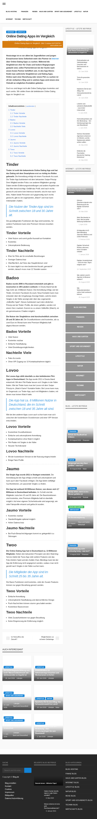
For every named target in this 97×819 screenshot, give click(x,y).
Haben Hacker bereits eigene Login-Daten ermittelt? (51, 793)
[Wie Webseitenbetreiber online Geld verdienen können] (71, 290)
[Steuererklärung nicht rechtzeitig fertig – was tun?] (80, 542)
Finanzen (24, 11)
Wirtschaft (27, 19)
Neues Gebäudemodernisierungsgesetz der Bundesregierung (80, 515)
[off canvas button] (4, 4)
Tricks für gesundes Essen (14, 699)
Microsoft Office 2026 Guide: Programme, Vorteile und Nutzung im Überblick (79, 190)
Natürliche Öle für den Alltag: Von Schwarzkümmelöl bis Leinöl (48, 703)
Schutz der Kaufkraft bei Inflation (77, 436)
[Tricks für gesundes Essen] (71, 80)
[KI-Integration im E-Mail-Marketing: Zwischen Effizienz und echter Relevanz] (71, 233)
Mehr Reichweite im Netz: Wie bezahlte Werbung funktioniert (84, 219)
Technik (18, 19)
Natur (85, 11)
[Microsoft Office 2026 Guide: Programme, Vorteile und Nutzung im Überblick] (80, 186)
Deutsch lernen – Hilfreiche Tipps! (46, 783)
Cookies (8, 789)
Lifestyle (77, 11)
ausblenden (30, 106)
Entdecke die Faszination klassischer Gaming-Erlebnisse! (83, 154)
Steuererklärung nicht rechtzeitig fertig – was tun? (79, 550)
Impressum (9, 792)
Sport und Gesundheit (63, 11)
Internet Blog (72, 783)
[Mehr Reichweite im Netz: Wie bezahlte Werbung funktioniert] (71, 220)
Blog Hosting (11, 11)
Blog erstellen (10, 783)
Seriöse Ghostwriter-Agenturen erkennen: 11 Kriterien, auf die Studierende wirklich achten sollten (84, 138)
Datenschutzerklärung (14, 798)
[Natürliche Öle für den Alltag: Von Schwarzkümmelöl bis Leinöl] (71, 91)
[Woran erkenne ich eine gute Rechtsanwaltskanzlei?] (38, 806)
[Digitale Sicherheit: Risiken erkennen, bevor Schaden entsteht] (71, 248)
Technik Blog (72, 805)
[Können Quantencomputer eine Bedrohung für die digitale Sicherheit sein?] (71, 203)
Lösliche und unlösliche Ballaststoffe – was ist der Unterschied (14, 726)
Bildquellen (9, 795)
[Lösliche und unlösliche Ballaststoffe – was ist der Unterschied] (71, 106)
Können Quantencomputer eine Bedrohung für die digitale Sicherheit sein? (84, 205)
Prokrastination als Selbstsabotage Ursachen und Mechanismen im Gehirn (47, 673)
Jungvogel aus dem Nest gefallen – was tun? (78, 464)
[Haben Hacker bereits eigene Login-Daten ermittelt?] (38, 793)
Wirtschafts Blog (74, 809)
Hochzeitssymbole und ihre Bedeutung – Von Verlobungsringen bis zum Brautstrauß (46, 730)
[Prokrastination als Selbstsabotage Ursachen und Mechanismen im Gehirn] (71, 63)
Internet (9, 19)
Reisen (34, 11)
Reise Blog (71, 796)
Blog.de (16, 777)
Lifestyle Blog (72, 787)
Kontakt (8, 786)
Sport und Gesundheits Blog (79, 800)
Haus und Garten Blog (76, 778)
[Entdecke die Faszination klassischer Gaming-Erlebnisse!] (71, 153)
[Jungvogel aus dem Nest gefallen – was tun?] (80, 457)
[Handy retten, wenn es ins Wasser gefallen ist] (80, 485)
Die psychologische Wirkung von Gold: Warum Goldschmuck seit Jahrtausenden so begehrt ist (17, 673)
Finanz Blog (71, 774)
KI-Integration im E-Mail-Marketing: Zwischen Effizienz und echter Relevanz (84, 233)
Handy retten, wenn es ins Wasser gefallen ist (78, 493)
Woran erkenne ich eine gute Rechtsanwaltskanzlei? (52, 806)
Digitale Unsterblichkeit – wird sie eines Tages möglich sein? (84, 262)
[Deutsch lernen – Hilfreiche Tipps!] (48, 777)
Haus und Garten (46, 11)
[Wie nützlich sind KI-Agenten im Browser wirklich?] (71, 277)
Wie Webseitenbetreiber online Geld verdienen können (84, 291)
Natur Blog (71, 791)
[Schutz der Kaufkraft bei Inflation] (80, 428)
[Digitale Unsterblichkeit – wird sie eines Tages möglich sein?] (71, 263)
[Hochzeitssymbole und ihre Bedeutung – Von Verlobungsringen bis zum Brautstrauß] (71, 121)
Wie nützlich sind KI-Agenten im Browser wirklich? (83, 277)
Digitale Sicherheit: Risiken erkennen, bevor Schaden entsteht (83, 248)
